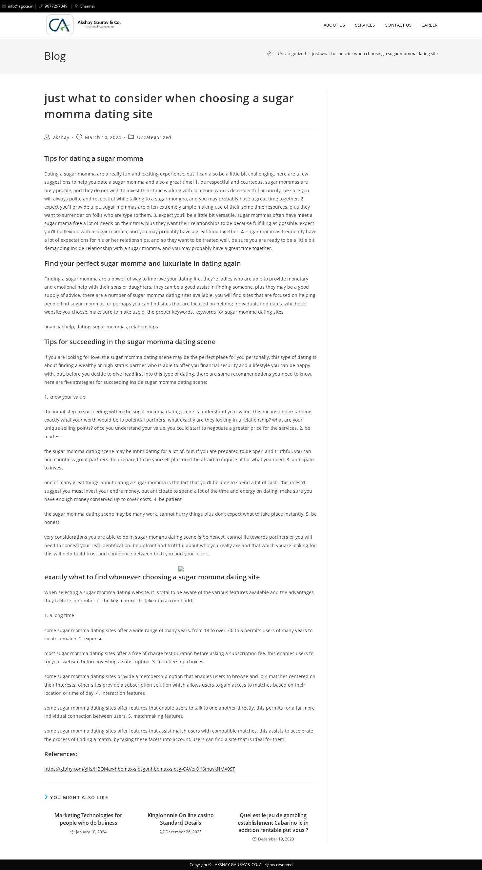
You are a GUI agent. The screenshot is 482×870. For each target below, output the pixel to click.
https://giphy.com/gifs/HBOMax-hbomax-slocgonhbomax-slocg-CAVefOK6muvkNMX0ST (139, 769)
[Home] (269, 53)
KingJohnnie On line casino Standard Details (181, 819)
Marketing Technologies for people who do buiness (88, 819)
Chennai (87, 6)
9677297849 (56, 6)
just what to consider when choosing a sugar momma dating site (375, 53)
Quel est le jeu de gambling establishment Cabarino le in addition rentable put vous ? (273, 823)
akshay (61, 137)
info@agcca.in (20, 6)
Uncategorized (154, 137)
